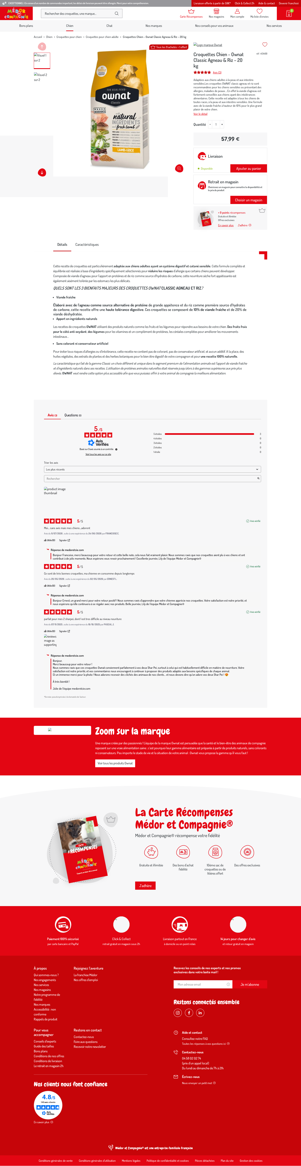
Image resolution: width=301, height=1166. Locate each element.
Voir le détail (200, 113)
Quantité (200, 124)
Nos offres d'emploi (86, 980)
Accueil (38, 37)
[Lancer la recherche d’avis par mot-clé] (258, 479)
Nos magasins (42, 990)
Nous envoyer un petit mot (197, 1082)
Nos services (274, 26)
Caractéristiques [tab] (87, 244)
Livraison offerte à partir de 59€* (212, 3)
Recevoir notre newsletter (90, 1047)
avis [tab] (52, 415)
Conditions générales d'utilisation (97, 1160)
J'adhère (145, 885)
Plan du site (227, 1160)
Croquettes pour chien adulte (102, 37)
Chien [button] (69, 26)
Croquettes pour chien (69, 37)
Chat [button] (109, 26)
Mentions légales (131, 1160)
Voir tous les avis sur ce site (98, 454)
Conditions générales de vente (56, 1160)
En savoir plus (226, 225)
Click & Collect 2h (244, 3)
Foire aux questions (85, 1042)
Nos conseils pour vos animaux (214, 26)
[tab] (62, 244)
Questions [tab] (72, 415)
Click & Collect (121, 939)
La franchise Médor (85, 975)
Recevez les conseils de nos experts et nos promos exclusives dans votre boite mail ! (207, 970)
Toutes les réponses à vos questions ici (204, 1043)
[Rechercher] (117, 13)
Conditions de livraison (48, 1061)
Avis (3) (217, 72)
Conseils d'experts (45, 1041)
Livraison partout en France (180, 939)
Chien (49, 37)
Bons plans (26, 26)
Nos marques (154, 26)
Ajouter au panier (248, 168)
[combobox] (78, 13)
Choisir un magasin (248, 200)
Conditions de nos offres (49, 1056)
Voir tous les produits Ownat (115, 763)
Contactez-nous (84, 1037)
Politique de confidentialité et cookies (168, 1160)
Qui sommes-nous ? (46, 975)
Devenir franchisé (289, 3)
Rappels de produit (45, 1019)
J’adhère (243, 225)
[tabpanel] (150, 320)
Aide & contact (266, 3)
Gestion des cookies (251, 1160)
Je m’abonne (250, 984)
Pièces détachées (205, 1160)
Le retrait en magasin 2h (48, 1066)
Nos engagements (45, 980)
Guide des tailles (44, 1046)
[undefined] (116, 449)
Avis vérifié (255, 520)
